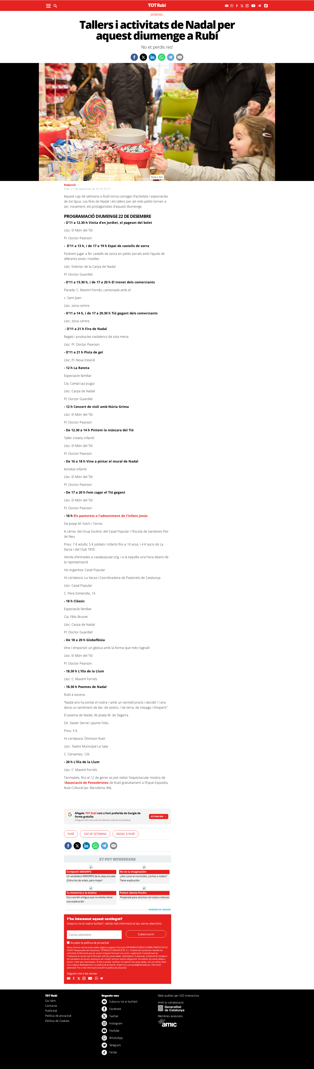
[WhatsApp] (232, 5)
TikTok (112, 1052)
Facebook (114, 1009)
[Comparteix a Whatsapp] (161, 57)
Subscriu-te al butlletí (122, 1001)
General (156, 14)
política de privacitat (96, 942)
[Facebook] (237, 5)
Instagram (115, 1023)
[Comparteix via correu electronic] (179, 57)
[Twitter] (242, 5)
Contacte (51, 1005)
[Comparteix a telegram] (170, 57)
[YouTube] (253, 5)
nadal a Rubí (125, 834)
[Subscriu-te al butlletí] (227, 5)
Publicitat (51, 1010)
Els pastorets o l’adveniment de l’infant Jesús (111, 516)
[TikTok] (266, 5)
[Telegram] (260, 5)
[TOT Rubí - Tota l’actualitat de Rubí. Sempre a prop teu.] (157, 5)
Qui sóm (50, 1000)
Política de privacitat (58, 1015)
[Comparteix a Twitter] (143, 57)
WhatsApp (115, 1038)
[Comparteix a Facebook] (134, 57)
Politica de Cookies (57, 1021)
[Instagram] (247, 5)
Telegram (114, 1045)
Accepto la (90, 942)
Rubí (71, 834)
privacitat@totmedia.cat (139, 964)
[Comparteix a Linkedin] (152, 57)
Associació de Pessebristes (86, 782)
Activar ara (157, 816)
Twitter (113, 1016)
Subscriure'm (146, 934)
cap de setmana (95, 834)
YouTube (113, 1030)
